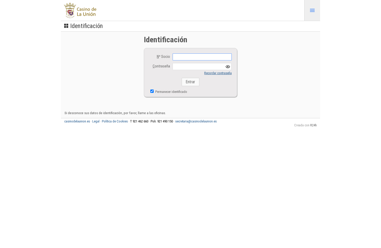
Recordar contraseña (218, 73)
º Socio (163, 56)
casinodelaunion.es (77, 121)
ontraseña (161, 66)
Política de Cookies (115, 121)
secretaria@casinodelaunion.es (196, 121)
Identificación (86, 26)
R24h (313, 125)
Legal (96, 121)
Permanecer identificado (170, 92)
